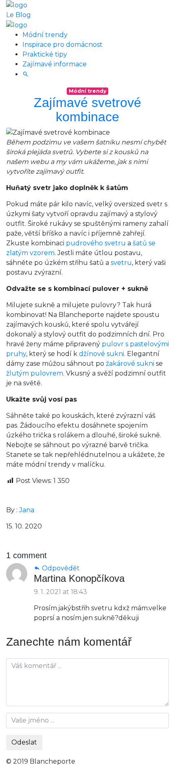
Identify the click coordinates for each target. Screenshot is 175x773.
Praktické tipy (44, 54)
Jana (26, 510)
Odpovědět (60, 568)
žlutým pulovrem (34, 373)
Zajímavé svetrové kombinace (87, 109)
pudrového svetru (96, 243)
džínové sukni (101, 354)
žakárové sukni (130, 363)
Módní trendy (45, 35)
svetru (121, 262)
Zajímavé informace (54, 64)
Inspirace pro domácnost (62, 44)
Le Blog (18, 15)
